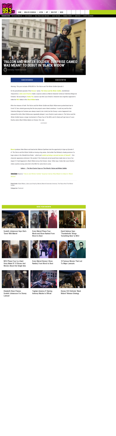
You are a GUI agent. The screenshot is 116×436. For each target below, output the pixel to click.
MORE (61, 12)
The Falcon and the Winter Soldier (51, 91)
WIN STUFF (54, 12)
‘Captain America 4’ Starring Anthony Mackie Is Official (42, 292)
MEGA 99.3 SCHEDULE (30, 12)
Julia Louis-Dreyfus (25, 94)
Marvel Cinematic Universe (49, 183)
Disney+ (33, 91)
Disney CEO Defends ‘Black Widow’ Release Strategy (71, 292)
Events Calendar (88, 16)
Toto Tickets (28, 16)
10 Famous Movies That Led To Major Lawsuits (71, 262)
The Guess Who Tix (17, 16)
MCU (18, 99)
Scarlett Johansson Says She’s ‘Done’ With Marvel (15, 232)
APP (47, 12)
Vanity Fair (30, 97)
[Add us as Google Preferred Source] (73, 12)
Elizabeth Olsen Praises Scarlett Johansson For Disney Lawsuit (15, 293)
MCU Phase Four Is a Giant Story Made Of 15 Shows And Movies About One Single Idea (15, 263)
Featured (20, 188)
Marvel (13, 149)
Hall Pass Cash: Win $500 (42, 16)
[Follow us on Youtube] (87, 12)
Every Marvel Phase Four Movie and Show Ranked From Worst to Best (43, 233)
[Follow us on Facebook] (78, 12)
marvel (39, 183)
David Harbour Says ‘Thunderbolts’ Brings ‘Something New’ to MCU (70, 233)
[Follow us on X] (82, 12)
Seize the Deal (56, 16)
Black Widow (31, 99)
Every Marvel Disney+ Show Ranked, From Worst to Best (42, 262)
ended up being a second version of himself (56, 155)
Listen (41, 12)
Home (19, 12)
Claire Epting (11, 69)
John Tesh (77, 16)
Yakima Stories (67, 16)
